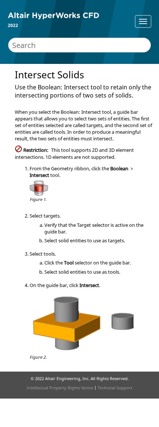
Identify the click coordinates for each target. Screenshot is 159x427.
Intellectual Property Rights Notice (60, 387)
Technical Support (115, 387)
